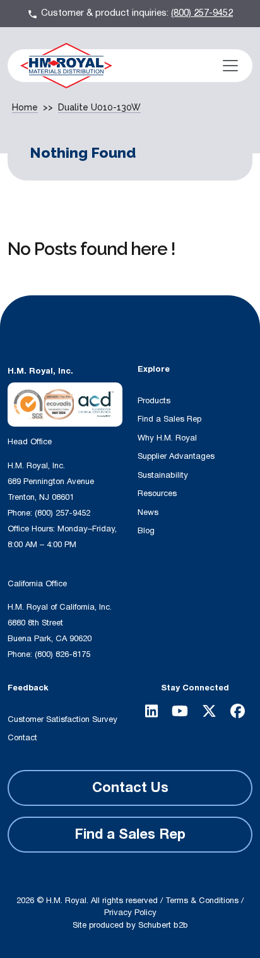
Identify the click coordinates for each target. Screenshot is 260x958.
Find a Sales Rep (169, 419)
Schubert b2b (163, 925)
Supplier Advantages (176, 456)
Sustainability (163, 475)
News (148, 512)
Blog (146, 530)
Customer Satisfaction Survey (62, 719)
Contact (22, 737)
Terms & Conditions (202, 900)
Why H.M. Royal (167, 438)
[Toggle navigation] (230, 65)
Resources (157, 493)
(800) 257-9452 (202, 13)
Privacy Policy (130, 912)
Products (154, 400)
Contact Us (130, 787)
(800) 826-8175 (62, 654)
